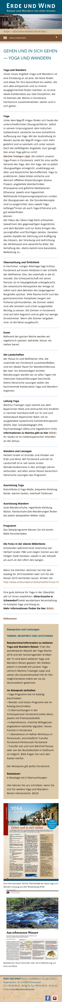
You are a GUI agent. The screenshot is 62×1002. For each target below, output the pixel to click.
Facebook (47, 998)
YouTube (54, 998)
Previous (8, 28)
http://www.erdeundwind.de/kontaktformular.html (32, 582)
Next (54, 28)
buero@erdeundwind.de (22, 989)
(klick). (53, 432)
